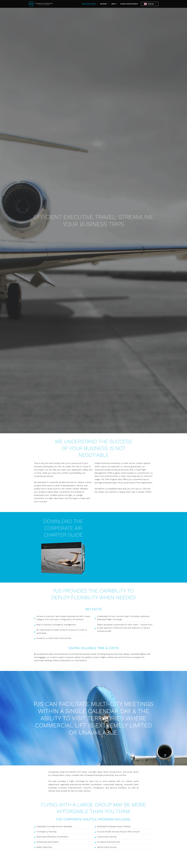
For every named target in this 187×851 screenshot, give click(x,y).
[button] (97, 4)
